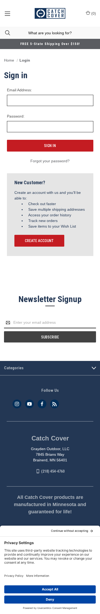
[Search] (5, 33)
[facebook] (42, 404)
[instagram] (17, 404)
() (93, 13)
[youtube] (29, 404)
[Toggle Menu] (7, 13)
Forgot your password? (50, 161)
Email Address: (19, 90)
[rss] (54, 404)
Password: (16, 116)
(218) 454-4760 (53, 471)
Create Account (39, 241)
